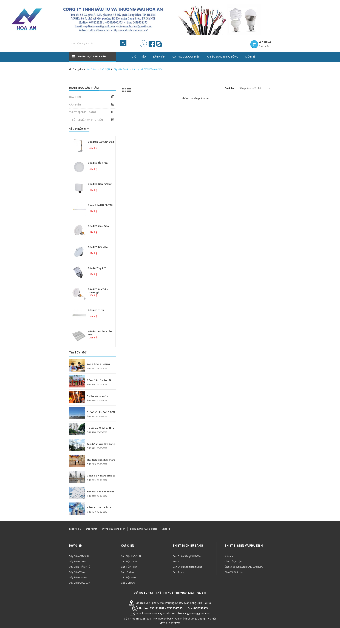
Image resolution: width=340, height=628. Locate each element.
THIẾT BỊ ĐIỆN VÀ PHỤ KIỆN (86, 119)
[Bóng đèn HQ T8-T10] (79, 209)
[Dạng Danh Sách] (128, 89)
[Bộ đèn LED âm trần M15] (79, 335)
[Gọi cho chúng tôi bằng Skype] (159, 45)
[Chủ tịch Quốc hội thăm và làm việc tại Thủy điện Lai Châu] (77, 461)
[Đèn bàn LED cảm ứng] (79, 146)
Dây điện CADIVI (77, 561)
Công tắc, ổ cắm (233, 561)
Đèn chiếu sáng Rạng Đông (187, 566)
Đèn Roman (179, 572)
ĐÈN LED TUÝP (96, 310)
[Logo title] (130, 19)
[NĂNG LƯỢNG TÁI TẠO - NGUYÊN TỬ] (77, 509)
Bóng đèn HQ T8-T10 (100, 205)
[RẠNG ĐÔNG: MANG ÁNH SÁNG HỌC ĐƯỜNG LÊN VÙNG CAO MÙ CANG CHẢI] (77, 365)
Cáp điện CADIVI (129, 561)
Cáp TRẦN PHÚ (129, 566)
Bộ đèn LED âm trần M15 (100, 333)
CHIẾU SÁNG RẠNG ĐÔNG (143, 528)
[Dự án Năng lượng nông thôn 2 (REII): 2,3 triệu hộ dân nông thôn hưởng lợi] (77, 397)
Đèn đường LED (97, 268)
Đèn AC (177, 561)
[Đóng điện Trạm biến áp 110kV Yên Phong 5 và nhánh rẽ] (77, 477)
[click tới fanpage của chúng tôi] (152, 45)
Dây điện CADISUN (79, 556)
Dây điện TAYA (77, 572)
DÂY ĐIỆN (75, 96)
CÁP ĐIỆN (105, 69)
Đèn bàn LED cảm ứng (101, 141)
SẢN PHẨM (91, 528)
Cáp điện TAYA (121, 69)
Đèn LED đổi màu (98, 247)
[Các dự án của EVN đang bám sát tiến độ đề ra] (77, 445)
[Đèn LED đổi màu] (79, 251)
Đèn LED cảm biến (98, 226)
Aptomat (229, 556)
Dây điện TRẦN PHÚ (79, 566)
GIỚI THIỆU (75, 528)
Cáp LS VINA (127, 572)
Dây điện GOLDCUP (79, 582)
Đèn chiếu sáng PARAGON (187, 556)
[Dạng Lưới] (123, 89)
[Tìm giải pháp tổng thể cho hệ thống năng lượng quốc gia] (77, 493)
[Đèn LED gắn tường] (79, 188)
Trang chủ (78, 69)
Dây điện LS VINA (78, 577)
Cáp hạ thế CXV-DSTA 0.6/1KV (147, 69)
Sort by (229, 88)
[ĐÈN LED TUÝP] (79, 314)
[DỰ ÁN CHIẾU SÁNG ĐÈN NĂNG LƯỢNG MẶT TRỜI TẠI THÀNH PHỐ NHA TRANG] (77, 413)
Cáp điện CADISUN (131, 556)
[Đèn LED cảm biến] (79, 230)
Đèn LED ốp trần (98, 162)
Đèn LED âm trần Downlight (98, 291)
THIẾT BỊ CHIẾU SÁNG (82, 112)
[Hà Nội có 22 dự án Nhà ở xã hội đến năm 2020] (77, 429)
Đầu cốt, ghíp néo (234, 572)
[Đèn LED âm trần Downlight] (79, 293)
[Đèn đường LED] (79, 272)
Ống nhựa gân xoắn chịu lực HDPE (244, 566)
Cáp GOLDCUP (129, 582)
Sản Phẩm (91, 69)
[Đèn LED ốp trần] (79, 167)
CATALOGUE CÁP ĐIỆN (113, 528)
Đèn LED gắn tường (100, 183)
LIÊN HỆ (166, 528)
